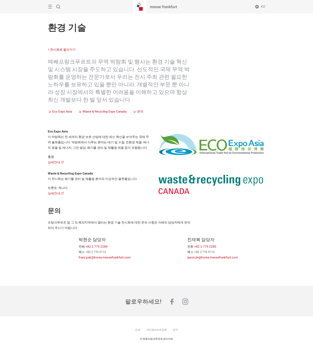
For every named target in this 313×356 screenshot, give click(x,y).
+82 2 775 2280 (96, 246)
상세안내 (54, 162)
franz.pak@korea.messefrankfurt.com (105, 257)
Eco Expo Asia (62, 111)
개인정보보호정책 (156, 329)
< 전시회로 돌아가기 (62, 49)
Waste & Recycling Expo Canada (104, 111)
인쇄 (137, 329)
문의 (140, 111)
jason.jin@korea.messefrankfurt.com (212, 257)
